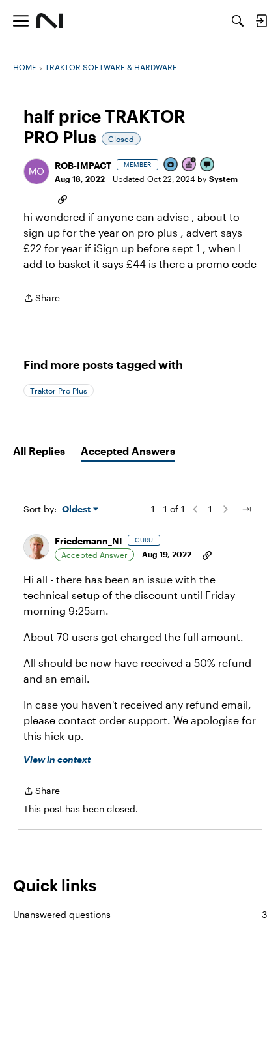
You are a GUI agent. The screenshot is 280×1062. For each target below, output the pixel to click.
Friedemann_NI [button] (88, 540)
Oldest (77, 509)
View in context (57, 759)
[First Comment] (208, 165)
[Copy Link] (62, 198)
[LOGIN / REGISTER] (261, 21)
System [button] (223, 178)
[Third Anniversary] (189, 165)
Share (41, 299)
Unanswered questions (140, 914)
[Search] (237, 21)
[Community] (49, 21)
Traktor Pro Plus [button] (58, 390)
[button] (36, 171)
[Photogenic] (171, 165)
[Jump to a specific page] (246, 509)
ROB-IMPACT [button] (83, 165)
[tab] (39, 451)
